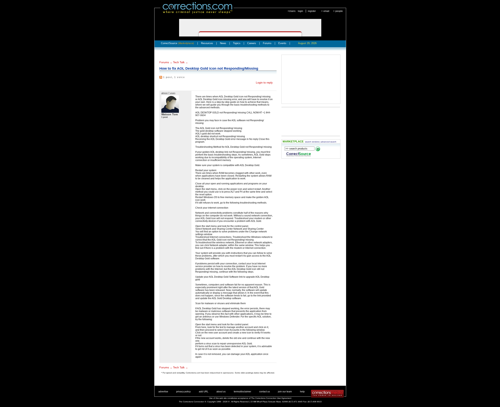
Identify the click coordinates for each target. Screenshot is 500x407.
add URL (203, 391)
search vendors (312, 142)
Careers (251, 43)
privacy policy (183, 391)
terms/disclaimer (242, 391)
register (312, 11)
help (302, 391)
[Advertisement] (311, 79)
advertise (163, 391)
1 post (164, 117)
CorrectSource (177, 43)
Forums (267, 43)
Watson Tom (169, 114)
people (339, 11)
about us (221, 391)
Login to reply (264, 82)
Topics (236, 43)
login (300, 11)
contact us (264, 391)
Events (282, 43)
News (223, 43)
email (326, 11)
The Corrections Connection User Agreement (271, 398)
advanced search (328, 142)
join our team (285, 391)
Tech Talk (179, 62)
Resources (207, 43)
